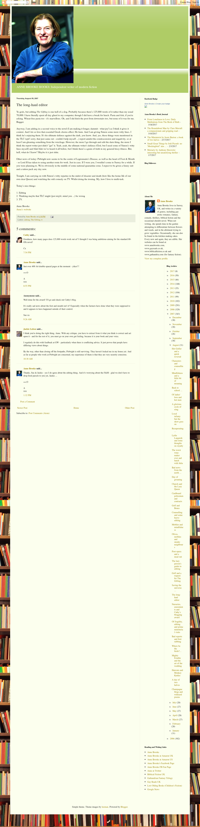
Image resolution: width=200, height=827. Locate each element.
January (175, 730)
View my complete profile (156, 258)
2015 (172, 279)
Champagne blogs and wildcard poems (177, 693)
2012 (172, 292)
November (177, 324)
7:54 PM (27, 252)
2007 (172, 313)
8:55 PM (27, 285)
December (176, 317)
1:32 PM (27, 395)
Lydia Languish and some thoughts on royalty (177, 440)
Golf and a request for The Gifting (176, 577)
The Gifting (35, 219)
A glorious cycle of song (176, 407)
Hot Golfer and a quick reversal (177, 352)
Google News (153, 789)
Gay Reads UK (153, 781)
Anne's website (23, 209)
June (174, 706)
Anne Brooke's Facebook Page (160, 763)
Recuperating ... (177, 430)
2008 (172, 309)
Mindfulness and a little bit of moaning (177, 378)
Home (76, 407)
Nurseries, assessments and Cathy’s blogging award (177, 611)
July (174, 702)
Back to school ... (177, 389)
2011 (172, 296)
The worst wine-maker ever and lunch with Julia (177, 456)
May (174, 710)
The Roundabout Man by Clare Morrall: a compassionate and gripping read (165, 129)
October (176, 331)
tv (42, 219)
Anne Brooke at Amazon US (160, 759)
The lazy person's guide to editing (176, 564)
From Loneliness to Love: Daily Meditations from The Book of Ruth (163, 120)
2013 (172, 288)
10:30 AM (27, 358)
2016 (172, 275)
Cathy (26, 235)
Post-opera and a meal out (177, 554)
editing (27, 219)
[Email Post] (52, 216)
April (175, 715)
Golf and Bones (176, 507)
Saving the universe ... (177, 588)
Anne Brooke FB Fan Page (159, 766)
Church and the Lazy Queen (177, 486)
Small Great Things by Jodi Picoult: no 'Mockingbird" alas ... (164, 145)
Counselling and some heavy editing (177, 516)
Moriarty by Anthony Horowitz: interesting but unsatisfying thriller (162, 151)
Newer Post (22, 407)
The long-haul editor (176, 597)
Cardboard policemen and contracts (177, 497)
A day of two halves (176, 682)
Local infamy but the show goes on (177, 419)
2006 (172, 738)
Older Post (129, 407)
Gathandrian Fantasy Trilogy (160, 778)
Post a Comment (27, 401)
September (177, 338)
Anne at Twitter (154, 770)
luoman (105, 806)
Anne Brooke (29, 262)
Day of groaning (177, 478)
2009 (172, 305)
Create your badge (163, 104)
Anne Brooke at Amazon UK (160, 755)
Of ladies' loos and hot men (177, 397)
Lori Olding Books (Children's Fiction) (164, 785)
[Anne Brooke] (146, 106)
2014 (172, 283)
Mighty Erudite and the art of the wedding (177, 660)
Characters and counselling (177, 364)
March (175, 719)
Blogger (124, 806)
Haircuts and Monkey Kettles (177, 673)
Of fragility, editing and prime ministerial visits (177, 626)
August (175, 345)
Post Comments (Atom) (39, 413)
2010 (172, 300)
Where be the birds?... (176, 648)
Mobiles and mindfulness (177, 527)
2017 (172, 271)
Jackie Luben (29, 329)
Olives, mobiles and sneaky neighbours (177, 541)
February (176, 723)
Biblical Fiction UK (156, 774)
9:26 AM (27, 319)
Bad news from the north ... (177, 470)
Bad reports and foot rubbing (177, 639)
